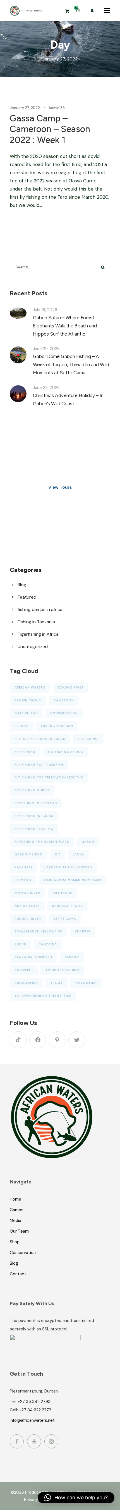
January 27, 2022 (25, 107)
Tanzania (48, 944)
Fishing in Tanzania (36, 622)
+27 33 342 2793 (34, 1401)
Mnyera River (27, 893)
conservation (64, 713)
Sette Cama (64, 919)
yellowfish (86, 983)
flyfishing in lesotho (36, 803)
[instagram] (51, 1441)
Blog (22, 585)
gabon (87, 842)
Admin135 (57, 107)
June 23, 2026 (46, 387)
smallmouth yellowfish (39, 931)
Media (15, 1220)
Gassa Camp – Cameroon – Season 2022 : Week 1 (50, 129)
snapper (83, 931)
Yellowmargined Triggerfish (43, 996)
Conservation (23, 1252)
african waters (30, 687)
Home (15, 1199)
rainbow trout (67, 906)
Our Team (19, 1231)
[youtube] (34, 1441)
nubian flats (27, 906)
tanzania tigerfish (33, 957)
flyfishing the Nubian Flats (42, 842)
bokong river (70, 687)
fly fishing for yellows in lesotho (49, 777)
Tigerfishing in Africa (38, 634)
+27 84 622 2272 (35, 1410)
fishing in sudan (57, 726)
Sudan (21, 944)
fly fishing (25, 752)
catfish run (26, 713)
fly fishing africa (65, 752)
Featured (27, 597)
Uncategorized (33, 646)
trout (56, 983)
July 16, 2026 (45, 310)
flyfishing (88, 739)
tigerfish (24, 970)
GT (57, 854)
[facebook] (37, 1039)
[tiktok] (18, 1039)
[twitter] (76, 1039)
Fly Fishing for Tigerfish (39, 765)
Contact (18, 1273)
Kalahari (23, 867)
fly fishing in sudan (34, 816)
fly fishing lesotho (34, 829)
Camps (16, 1209)
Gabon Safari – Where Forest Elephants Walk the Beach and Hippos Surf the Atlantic (65, 326)
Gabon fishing (29, 854)
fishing (22, 726)
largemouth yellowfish (68, 867)
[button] (76, 1497)
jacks (78, 854)
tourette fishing (62, 970)
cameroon (64, 700)
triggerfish (26, 983)
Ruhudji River (28, 919)
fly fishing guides (32, 790)
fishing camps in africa (40, 609)
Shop (15, 1241)
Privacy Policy (37, 1499)
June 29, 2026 (46, 349)
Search (103, 267)
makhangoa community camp (73, 880)
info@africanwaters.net (32, 1420)
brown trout (28, 700)
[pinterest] (57, 1039)
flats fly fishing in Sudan (40, 739)
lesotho (23, 880)
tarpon (71, 957)
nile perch (62, 893)
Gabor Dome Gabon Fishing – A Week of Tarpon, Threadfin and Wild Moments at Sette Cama (71, 364)
